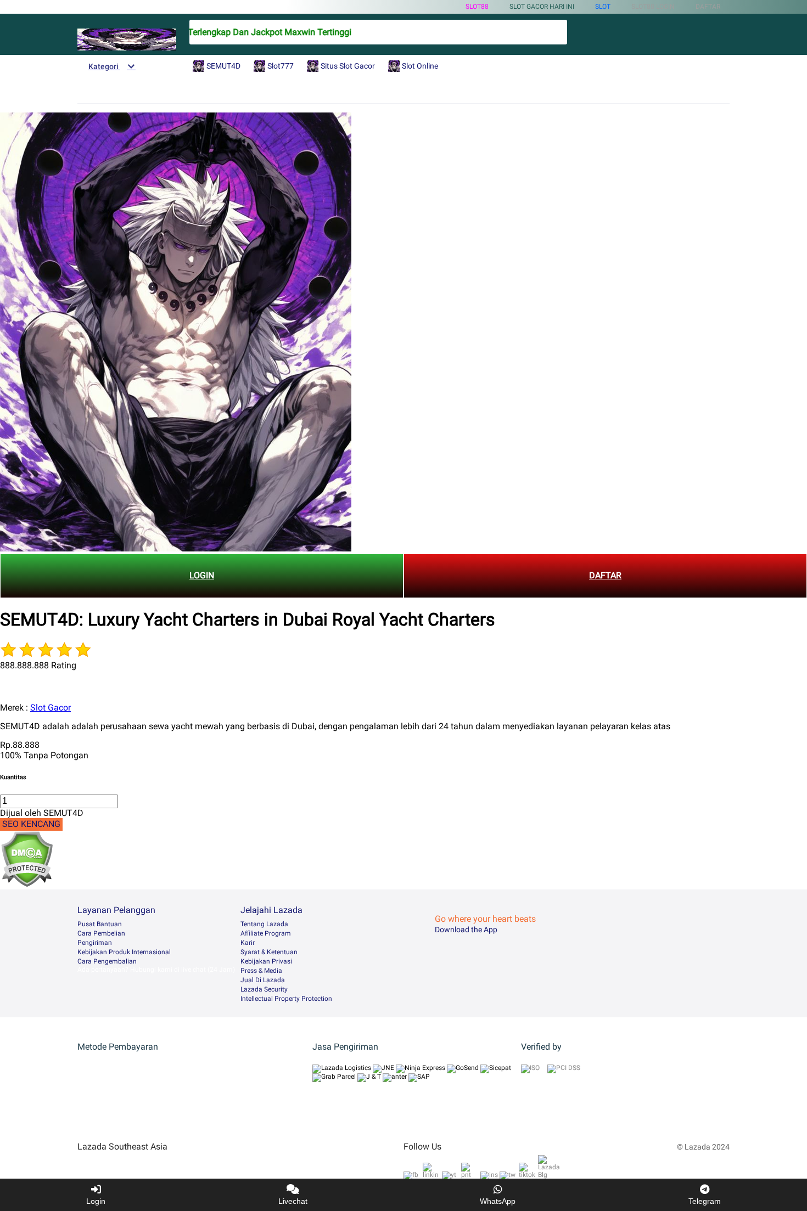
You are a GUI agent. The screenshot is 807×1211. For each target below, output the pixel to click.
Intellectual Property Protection (286, 998)
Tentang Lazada (264, 924)
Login (95, 1201)
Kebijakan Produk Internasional (124, 952)
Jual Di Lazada (262, 980)
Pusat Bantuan (99, 924)
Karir (247, 943)
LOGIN (201, 575)
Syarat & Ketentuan (269, 952)
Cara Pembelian (101, 933)
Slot (602, 6)
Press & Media (261, 971)
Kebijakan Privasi (266, 961)
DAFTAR (605, 575)
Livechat (292, 1201)
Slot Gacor (50, 707)
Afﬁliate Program (265, 933)
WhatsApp (497, 1201)
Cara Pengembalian (107, 961)
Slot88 (477, 6)
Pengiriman (94, 943)
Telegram (704, 1201)
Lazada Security (264, 989)
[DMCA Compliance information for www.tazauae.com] (26, 884)
